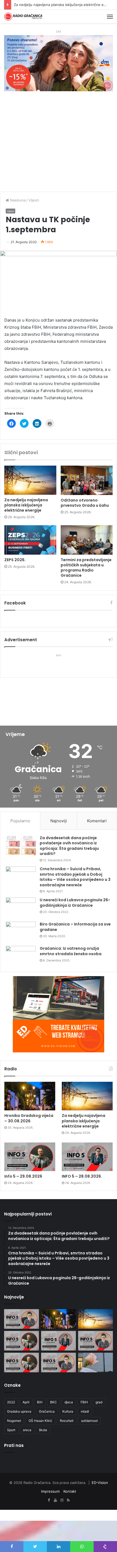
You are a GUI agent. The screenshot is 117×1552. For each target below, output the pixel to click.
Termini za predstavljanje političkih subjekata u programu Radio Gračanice (86, 567)
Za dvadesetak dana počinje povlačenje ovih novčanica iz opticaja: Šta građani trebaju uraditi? (69, 846)
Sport (11, 1430)
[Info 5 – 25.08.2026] (58, 1362)
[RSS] (68, 1500)
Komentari (97, 820)
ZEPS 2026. (15, 560)
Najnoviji (58, 820)
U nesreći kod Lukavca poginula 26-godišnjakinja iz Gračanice (75, 902)
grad (99, 1402)
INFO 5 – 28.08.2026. (82, 1176)
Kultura (67, 1411)
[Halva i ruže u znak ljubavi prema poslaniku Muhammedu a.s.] (95, 1362)
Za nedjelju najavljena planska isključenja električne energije (26, 505)
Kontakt (69, 1491)
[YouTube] (55, 1500)
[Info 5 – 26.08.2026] (21, 1362)
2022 (11, 1402)
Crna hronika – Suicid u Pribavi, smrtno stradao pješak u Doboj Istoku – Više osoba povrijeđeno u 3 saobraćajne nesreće (75, 877)
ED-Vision (100, 1482)
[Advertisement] (58, 144)
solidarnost (89, 1421)
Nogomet (14, 1421)
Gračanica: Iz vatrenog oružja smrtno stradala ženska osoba (70, 951)
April (26, 1402)
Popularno (20, 820)
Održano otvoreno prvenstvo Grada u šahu (85, 502)
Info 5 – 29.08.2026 (30, 4)
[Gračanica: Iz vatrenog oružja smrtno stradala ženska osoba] (21, 956)
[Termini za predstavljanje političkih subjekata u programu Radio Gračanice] (87, 540)
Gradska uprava (19, 1411)
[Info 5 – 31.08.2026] (21, 1319)
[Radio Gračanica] (23, 17)
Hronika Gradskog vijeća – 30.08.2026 (28, 1118)
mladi (85, 1411)
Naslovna (17, 200)
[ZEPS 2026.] (30, 540)
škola (43, 1430)
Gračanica (47, 1411)
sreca (27, 1430)
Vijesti (34, 200)
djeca (68, 1402)
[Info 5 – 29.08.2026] (29, 1156)
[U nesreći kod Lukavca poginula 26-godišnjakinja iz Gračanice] (21, 907)
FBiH (84, 1402)
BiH (39, 1402)
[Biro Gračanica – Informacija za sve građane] (21, 932)
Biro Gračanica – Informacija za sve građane (75, 926)
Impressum (50, 1491)
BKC (53, 1402)
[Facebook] (48, 1500)
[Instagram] (62, 1500)
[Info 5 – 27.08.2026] (95, 1341)
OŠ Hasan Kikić (40, 1421)
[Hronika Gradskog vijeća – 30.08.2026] (29, 1096)
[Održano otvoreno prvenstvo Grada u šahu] (87, 480)
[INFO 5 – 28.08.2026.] (87, 1156)
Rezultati (66, 1421)
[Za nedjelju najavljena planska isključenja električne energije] (30, 480)
